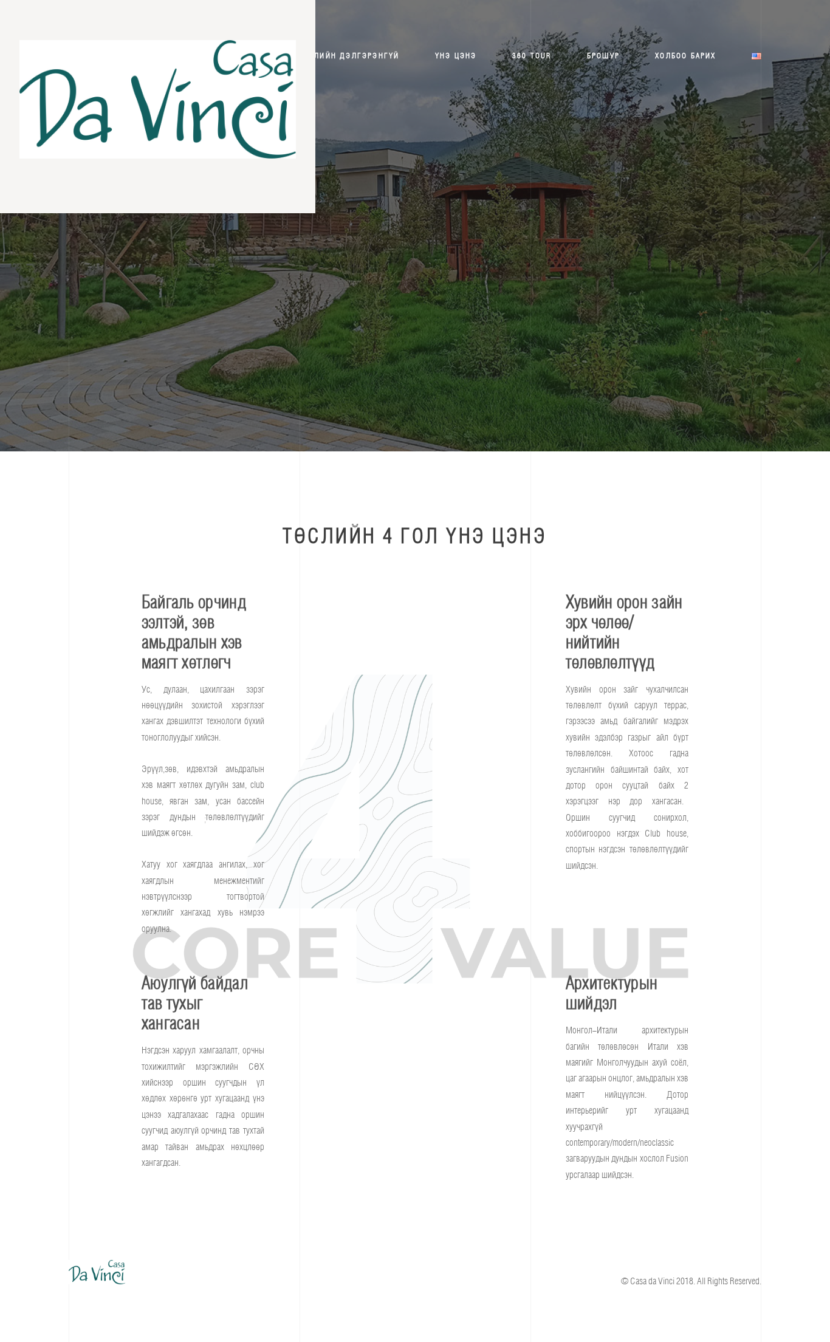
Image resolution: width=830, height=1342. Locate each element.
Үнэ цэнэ (456, 55)
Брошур (603, 55)
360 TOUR (532, 55)
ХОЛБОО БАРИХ (685, 55)
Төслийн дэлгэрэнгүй (349, 55)
